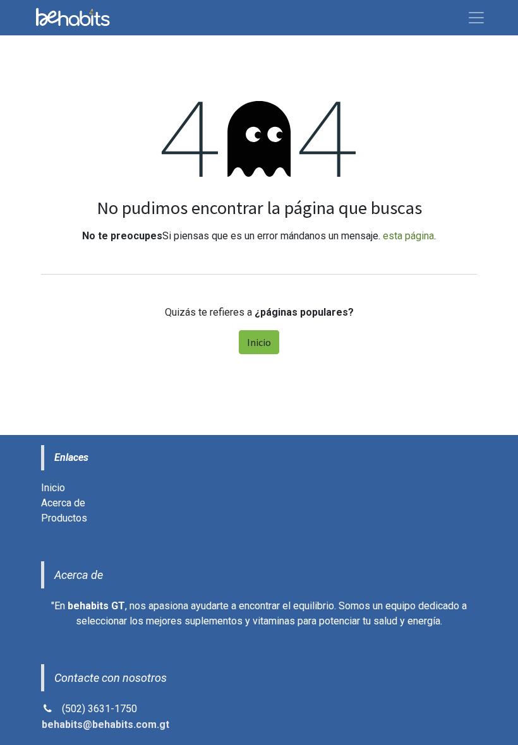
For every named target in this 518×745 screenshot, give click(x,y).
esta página (408, 236)
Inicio (259, 342)
